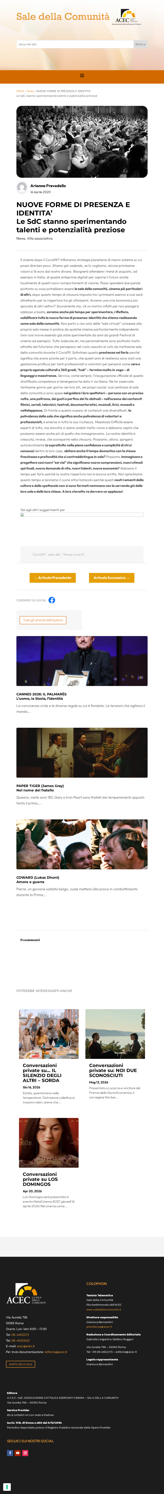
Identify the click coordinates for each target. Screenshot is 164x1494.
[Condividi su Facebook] (52, 600)
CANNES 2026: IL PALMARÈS (41, 696)
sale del (54, 554)
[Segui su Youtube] (18, 1453)
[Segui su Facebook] (10, 1453)
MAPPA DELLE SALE (20, 1364)
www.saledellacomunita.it (103, 1309)
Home (20, 91)
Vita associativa (40, 238)
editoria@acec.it (56, 1351)
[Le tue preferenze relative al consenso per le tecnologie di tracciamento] (7, 1487)
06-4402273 (20, 1334)
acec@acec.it (26, 1346)
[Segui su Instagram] (25, 1453)
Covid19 (39, 554)
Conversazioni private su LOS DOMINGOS (40, 1179)
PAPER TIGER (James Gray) (40, 788)
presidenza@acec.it (99, 1326)
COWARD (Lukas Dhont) (37, 880)
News (30, 91)
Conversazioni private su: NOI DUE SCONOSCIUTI (113, 1070)
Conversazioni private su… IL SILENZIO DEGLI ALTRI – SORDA (42, 1073)
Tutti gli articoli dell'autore (43, 620)
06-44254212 (20, 1340)
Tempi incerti (73, 554)
